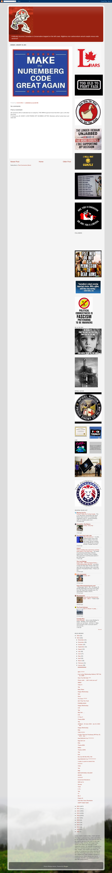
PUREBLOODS (82, 703)
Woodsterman (81, 595)
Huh (79, 754)
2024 (78, 635)
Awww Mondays (81, 620)
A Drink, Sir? (86, 575)
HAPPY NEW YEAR (83, 802)
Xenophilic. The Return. (84, 524)
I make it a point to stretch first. (86, 761)
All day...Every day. (88, 525)
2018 (78, 815)
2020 (78, 811)
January (80, 665)
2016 (78, 820)
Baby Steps (81, 689)
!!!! (78, 793)
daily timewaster (81, 574)
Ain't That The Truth (83, 701)
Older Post (67, 162)
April (79, 658)
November (81, 642)
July (79, 651)
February (81, 663)
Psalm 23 (80, 798)
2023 (78, 638)
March (80, 660)
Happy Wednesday (83, 691)
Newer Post (14, 162)
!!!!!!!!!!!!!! (80, 777)
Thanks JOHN (82, 750)
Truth (79, 786)
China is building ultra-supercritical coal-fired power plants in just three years (88, 550)
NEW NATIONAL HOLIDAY (85, 773)
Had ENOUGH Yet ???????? (86, 738)
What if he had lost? (88, 537)
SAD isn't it (81, 782)
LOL (79, 708)
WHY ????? (81, 672)
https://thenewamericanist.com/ (86, 585)
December (81, 640)
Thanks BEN (81, 719)
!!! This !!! (80, 717)
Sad (79, 694)
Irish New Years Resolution (85, 800)
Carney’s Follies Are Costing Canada (86, 514)
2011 (78, 831)
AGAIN (80, 775)
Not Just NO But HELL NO (85, 756)
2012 (78, 829)
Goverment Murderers (84, 779)
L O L (79, 789)
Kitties (79, 747)
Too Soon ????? (82, 698)
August (80, 649)
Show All (100, 629)
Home (41, 162)
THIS (79, 766)
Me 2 (79, 796)
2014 (78, 824)
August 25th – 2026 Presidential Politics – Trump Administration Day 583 (87, 563)
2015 (78, 822)
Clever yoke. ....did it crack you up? (87, 680)
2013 (78, 827)
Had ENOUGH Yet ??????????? (87, 759)
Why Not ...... (81, 712)
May (79, 656)
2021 (78, 808)
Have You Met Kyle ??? (84, 678)
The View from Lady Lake (84, 535)
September (81, 647)
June (79, 653)
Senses (80, 784)
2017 (78, 818)
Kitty (79, 730)
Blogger (66, 866)
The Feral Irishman (82, 607)
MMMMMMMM (82, 667)
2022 (78, 806)
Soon (79, 696)
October (80, 644)
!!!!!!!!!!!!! (80, 763)
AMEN (79, 682)
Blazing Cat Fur (81, 512)
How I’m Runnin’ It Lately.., (90, 608)
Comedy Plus (81, 618)
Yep (79, 687)
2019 (78, 813)
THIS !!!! (80, 684)
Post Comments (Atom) (24, 165)
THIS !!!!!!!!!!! (81, 732)
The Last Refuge (82, 561)
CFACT (79, 548)
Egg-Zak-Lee (81, 740)
